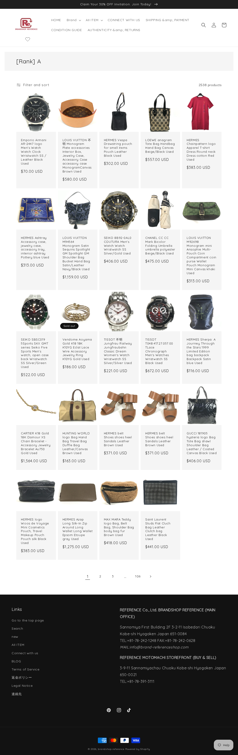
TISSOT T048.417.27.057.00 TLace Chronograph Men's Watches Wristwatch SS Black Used (159, 351)
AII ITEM (18, 645)
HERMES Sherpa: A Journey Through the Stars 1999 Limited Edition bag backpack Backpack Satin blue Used (201, 351)
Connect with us (25, 653)
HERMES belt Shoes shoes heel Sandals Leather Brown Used (118, 439)
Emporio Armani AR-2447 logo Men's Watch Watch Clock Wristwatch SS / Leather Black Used (33, 151)
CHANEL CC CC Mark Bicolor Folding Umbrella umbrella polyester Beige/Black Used (160, 245)
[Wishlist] (28, 39)
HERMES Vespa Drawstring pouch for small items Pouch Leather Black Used (118, 148)
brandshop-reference (111, 749)
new (15, 637)
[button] (73, 20)
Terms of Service (26, 669)
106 (138, 576)
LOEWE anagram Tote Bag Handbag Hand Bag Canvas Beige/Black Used (160, 146)
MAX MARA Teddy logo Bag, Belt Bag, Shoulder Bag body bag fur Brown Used (119, 527)
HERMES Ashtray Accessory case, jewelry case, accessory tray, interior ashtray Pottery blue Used (35, 247)
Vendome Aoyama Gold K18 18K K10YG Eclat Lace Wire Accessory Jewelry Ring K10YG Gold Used (77, 349)
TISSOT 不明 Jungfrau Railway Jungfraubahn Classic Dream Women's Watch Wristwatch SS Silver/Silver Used (118, 351)
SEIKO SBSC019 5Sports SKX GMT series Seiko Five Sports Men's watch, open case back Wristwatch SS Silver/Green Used (35, 353)
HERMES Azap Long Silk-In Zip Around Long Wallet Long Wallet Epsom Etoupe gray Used (78, 529)
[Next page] (150, 576)
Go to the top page (28, 620)
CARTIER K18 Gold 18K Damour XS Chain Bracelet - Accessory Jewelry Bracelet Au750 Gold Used (35, 443)
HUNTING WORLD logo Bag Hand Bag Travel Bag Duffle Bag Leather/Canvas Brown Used (76, 443)
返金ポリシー (22, 677)
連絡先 (17, 694)
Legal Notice (22, 685)
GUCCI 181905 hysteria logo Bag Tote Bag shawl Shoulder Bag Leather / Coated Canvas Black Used (202, 443)
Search (17, 628)
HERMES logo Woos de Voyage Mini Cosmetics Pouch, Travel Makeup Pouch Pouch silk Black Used (35, 531)
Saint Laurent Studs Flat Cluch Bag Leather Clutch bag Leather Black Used (158, 529)
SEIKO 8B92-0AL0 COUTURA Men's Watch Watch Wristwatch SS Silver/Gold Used (118, 245)
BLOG (16, 661)
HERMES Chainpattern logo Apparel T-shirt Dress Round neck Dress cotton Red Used (201, 149)
